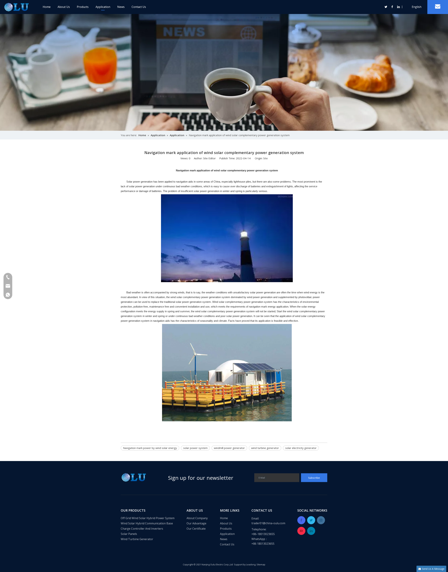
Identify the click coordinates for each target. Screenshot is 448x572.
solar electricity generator (301, 448)
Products (83, 7)
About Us (64, 7)
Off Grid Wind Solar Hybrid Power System (147, 518)
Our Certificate (196, 529)
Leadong (250, 564)
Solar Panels (129, 534)
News (121, 7)
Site (265, 158)
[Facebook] (392, 7)
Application (103, 7)
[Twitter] (386, 7)
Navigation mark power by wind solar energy (150, 448)
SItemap (261, 564)
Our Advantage (196, 523)
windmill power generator (229, 448)
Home (47, 7)
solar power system (195, 448)
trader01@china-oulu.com (268, 523)
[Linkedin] (398, 7)
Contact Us (139, 7)
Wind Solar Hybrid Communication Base (147, 523)
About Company (197, 518)
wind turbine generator (265, 448)
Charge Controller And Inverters (142, 529)
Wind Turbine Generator (137, 539)
